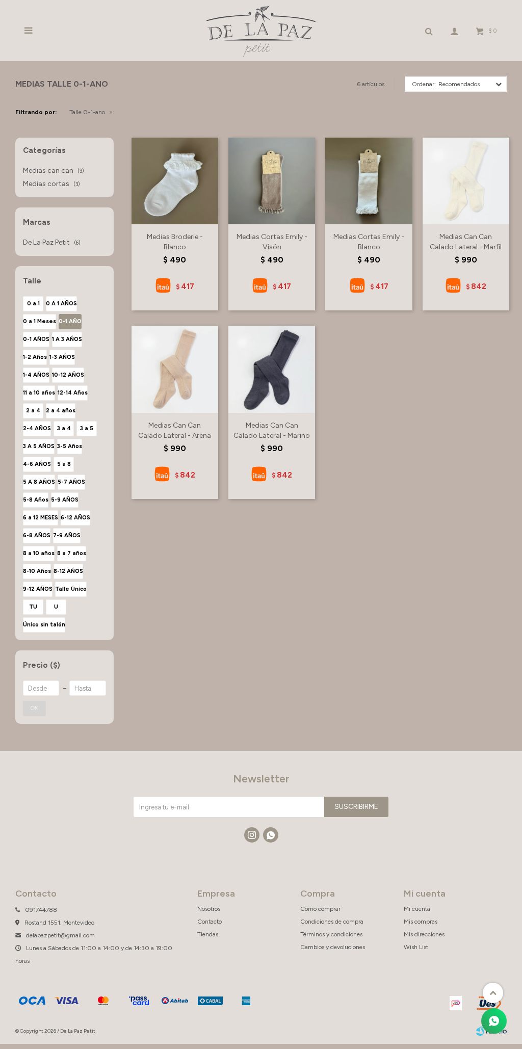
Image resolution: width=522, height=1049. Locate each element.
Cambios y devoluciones (332, 947)
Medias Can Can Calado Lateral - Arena (174, 430)
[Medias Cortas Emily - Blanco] (368, 181)
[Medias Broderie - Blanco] (175, 181)
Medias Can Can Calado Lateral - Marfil (466, 241)
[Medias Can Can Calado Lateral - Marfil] (466, 181)
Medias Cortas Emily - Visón (272, 241)
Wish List (416, 947)
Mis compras (420, 921)
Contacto (209, 921)
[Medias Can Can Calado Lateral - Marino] (271, 369)
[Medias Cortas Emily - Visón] (271, 181)
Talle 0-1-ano (87, 112)
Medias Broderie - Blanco (175, 241)
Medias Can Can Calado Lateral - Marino (271, 430)
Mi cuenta (417, 908)
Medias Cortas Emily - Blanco (368, 241)
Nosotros (208, 908)
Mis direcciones (424, 934)
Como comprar (320, 908)
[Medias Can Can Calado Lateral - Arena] (175, 369)
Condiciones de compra (331, 921)
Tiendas (207, 934)
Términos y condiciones (331, 934)
